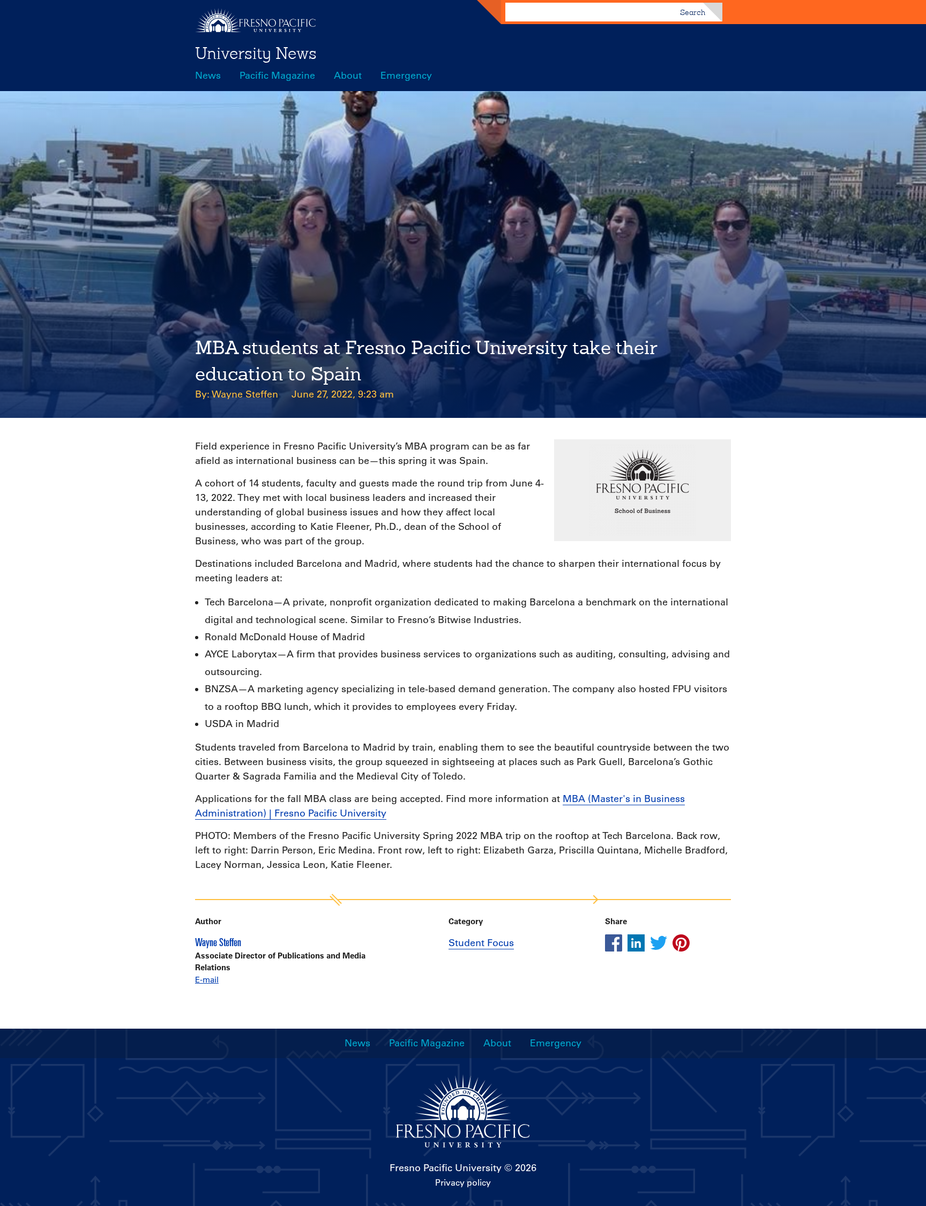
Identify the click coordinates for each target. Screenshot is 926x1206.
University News (256, 53)
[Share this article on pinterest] (681, 943)
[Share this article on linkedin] (636, 943)
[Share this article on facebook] (613, 943)
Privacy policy (463, 1182)
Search (692, 12)
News (208, 75)
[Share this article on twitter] (658, 943)
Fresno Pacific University (446, 1168)
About (348, 75)
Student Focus (481, 943)
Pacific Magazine (277, 75)
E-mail (207, 980)
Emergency (406, 75)
